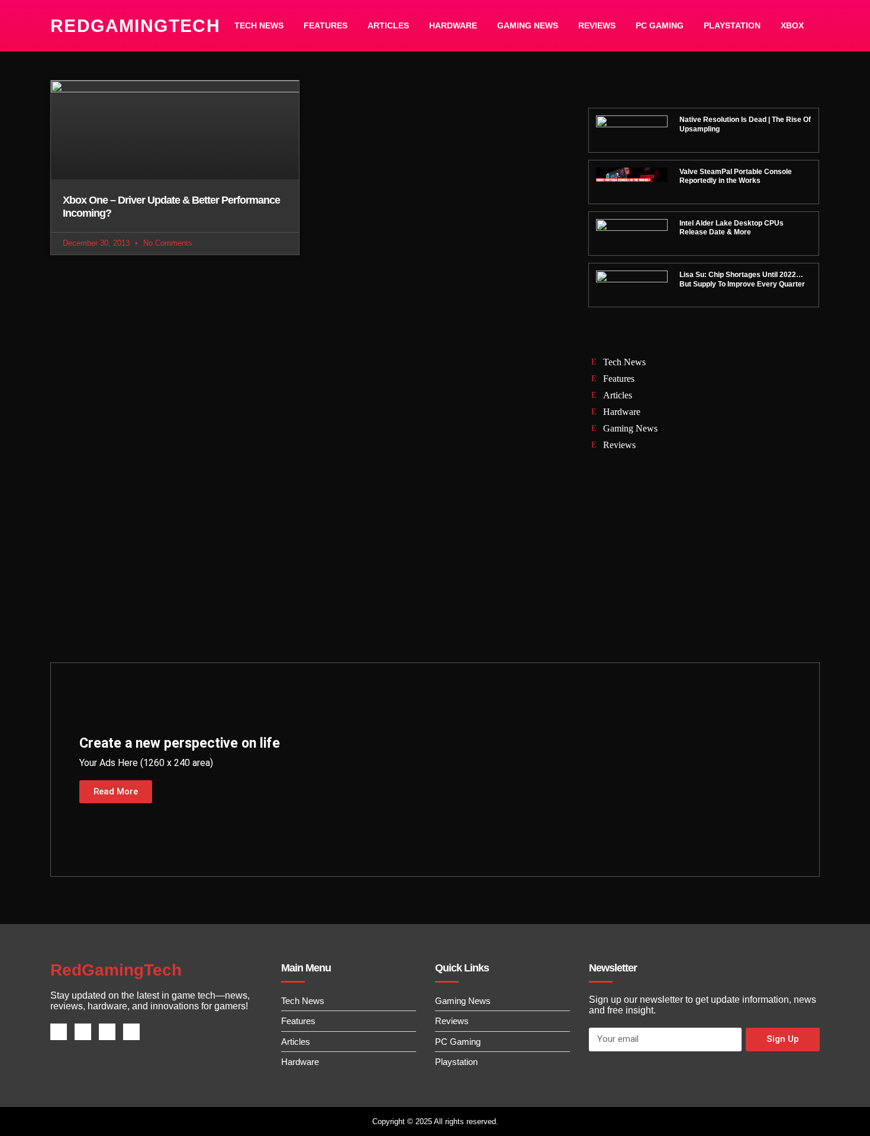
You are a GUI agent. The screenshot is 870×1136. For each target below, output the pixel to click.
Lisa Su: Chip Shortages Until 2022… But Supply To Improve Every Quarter (742, 279)
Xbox (792, 25)
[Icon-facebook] (58, 1032)
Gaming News (527, 25)
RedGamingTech (135, 26)
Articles (388, 25)
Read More (116, 791)
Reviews (597, 25)
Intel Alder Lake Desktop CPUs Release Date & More (731, 228)
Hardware (453, 25)
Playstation (732, 25)
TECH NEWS (258, 25)
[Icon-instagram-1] (107, 1032)
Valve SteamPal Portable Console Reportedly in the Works (735, 176)
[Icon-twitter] (83, 1032)
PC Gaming (660, 25)
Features (325, 25)
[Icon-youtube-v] (131, 1032)
